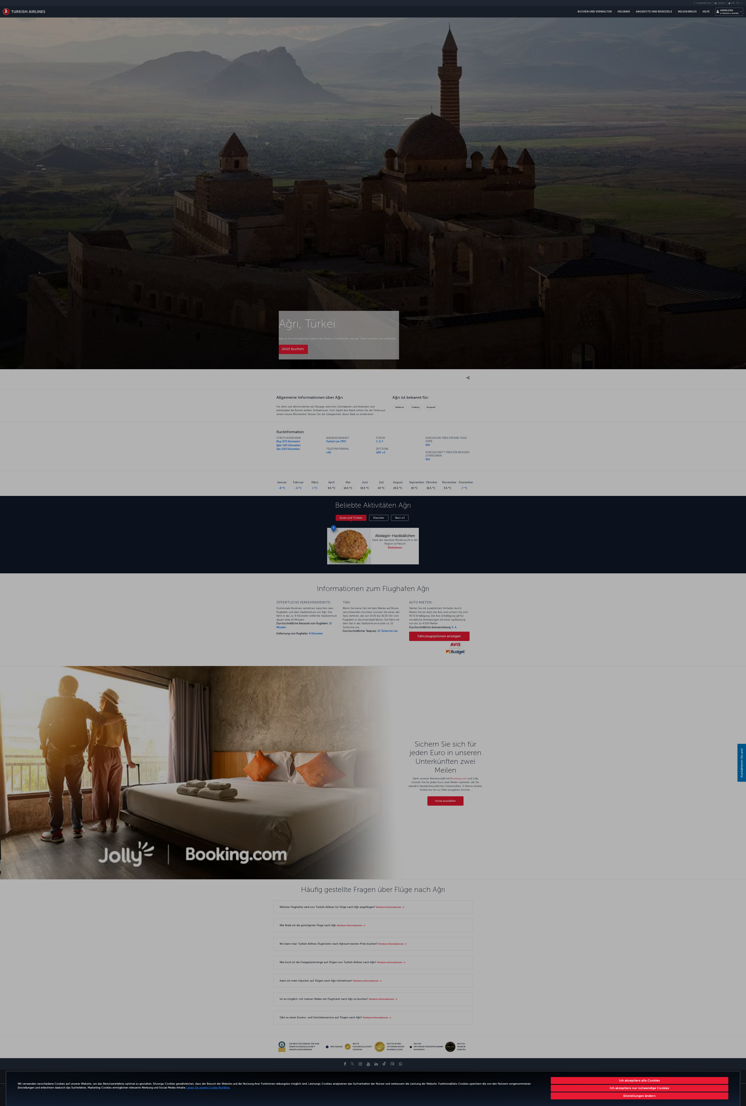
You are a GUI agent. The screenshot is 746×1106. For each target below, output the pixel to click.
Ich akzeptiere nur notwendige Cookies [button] (639, 1088)
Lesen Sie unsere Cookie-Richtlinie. (208, 1087)
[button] (640, 1095)
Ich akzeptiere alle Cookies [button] (639, 1080)
